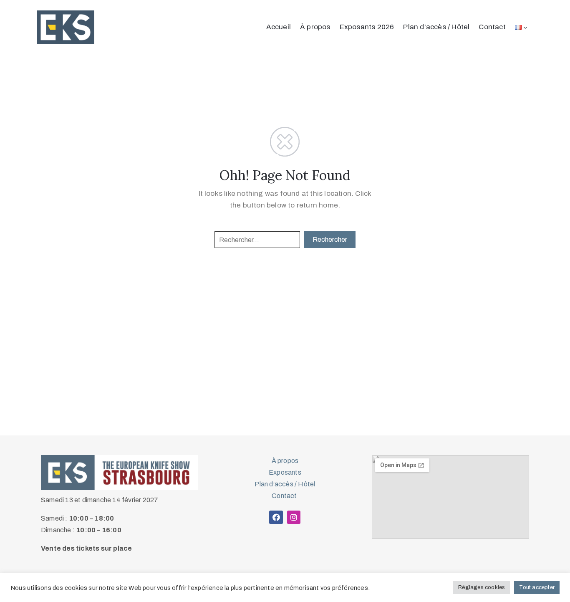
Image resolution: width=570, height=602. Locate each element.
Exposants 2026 (367, 27)
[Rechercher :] (257, 239)
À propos (315, 27)
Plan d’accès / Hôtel (436, 27)
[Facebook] (275, 517)
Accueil (278, 27)
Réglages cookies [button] (481, 587)
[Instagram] (293, 517)
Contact (492, 27)
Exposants (285, 472)
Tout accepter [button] (537, 587)
